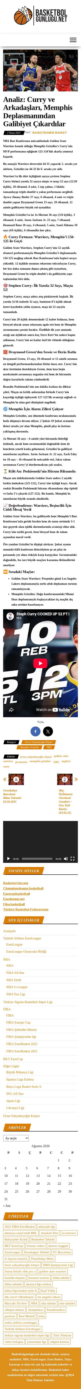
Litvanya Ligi (15, 1108)
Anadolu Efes (49, 1233)
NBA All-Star (15, 972)
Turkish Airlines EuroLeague (22, 938)
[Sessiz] (66, 859)
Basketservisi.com (15, 883)
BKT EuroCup (13, 1059)
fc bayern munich (16, 1258)
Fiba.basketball (14, 904)
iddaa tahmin (61, 1277)
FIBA (7, 1009)
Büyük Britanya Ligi (19, 1072)
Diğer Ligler (11, 1066)
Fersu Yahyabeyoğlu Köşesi (38, 742)
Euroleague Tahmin (36, 1252)
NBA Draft (13, 980)
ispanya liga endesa (38, 1284)
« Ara (6, 1205)
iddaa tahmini (13, 1284)
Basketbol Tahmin (43, 1239)
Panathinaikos (56, 1309)
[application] (40, 842)
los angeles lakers (49, 1297)
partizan (10, 1316)
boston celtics (36, 1245)
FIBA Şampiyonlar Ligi (58, 1265)
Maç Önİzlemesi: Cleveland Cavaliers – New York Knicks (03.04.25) (66, 801)
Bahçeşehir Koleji (16, 1239)
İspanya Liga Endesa (20, 1079)
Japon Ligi (13, 1101)
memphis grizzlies (40, 761)
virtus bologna (14, 1341)
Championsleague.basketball (23, 888)
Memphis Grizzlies (29, 747)
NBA (49, 747)
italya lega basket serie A (21, 1290)
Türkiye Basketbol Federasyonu (25, 909)
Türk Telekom (62, 1335)
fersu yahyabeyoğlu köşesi (36, 756)
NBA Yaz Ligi (15, 994)
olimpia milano (14, 1309)
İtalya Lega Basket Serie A (23, 1086)
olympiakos (35, 1309)
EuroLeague (14, 944)
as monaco (69, 1233)
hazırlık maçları (15, 1277)
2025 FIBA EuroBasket (20, 1226)
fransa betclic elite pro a (20, 1271)
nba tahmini (67, 1303)
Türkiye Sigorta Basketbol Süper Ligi (27, 1002)
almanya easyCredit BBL (21, 1233)
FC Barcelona (62, 1252)
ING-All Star (14, 1093)
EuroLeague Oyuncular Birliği (26, 951)
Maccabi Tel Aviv (16, 1303)
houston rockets (38, 1277)
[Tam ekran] (72, 859)
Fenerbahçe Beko (42, 1258)
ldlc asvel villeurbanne (19, 1297)
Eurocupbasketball (16, 893)
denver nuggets (58, 1245)
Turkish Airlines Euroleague (23, 1329)
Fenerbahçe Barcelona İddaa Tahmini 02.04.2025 (12, 796)
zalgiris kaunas (59, 1341)
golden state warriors (52, 1271)
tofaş (41, 1316)
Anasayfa (9, 931)
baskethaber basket (49, 132)
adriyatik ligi (46, 1226)
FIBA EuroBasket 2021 (21, 1051)
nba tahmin (48, 1303)
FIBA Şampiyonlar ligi (21, 1036)
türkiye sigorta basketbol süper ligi (27, 1335)
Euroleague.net (14, 899)
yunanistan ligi (36, 1341)
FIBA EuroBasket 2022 (21, 1044)
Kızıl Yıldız (47, 1290)
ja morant (21, 762)
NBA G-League (16, 987)
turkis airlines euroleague (21, 1322)
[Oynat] (8, 859)
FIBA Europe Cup (18, 1022)
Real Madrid (27, 1316)
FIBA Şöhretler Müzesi (21, 1029)
